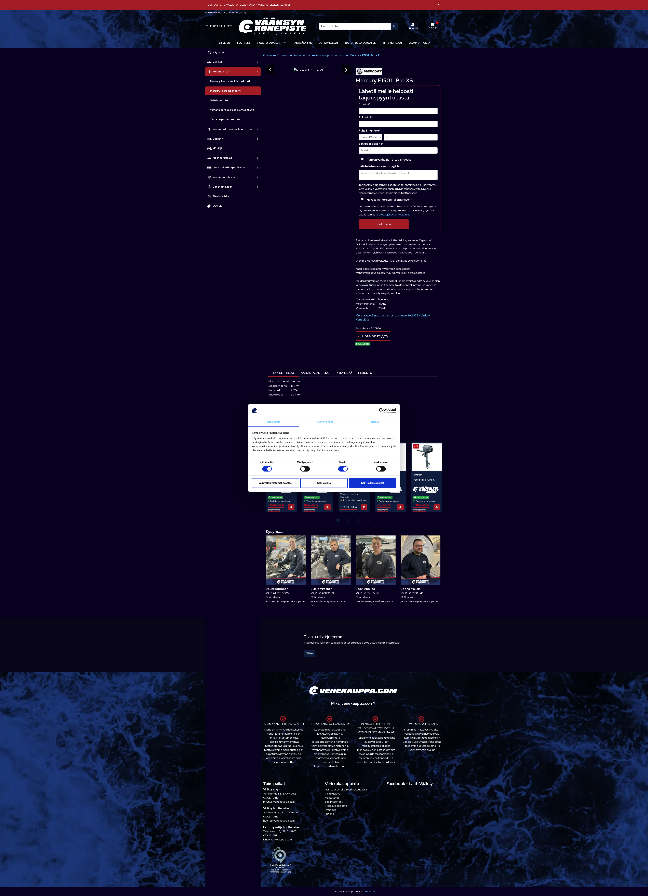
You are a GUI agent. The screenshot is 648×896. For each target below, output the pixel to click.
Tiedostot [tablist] (366, 373)
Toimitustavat (333, 793)
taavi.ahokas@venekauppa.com (375, 601)
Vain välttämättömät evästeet (275, 482)
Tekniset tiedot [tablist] (283, 373)
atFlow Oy (369, 891)
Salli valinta (324, 482)
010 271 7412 (270, 816)
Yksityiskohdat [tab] (324, 421)
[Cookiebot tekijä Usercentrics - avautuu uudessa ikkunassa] (381, 410)
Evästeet (330, 810)
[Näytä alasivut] (285, 43)
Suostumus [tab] (273, 421)
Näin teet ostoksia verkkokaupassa (346, 789)
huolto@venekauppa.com (279, 820)
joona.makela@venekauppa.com (420, 601)
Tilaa (309, 653)
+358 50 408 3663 (322, 593)
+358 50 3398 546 (412, 593)
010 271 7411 (270, 835)
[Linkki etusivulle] (272, 26)
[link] (258, 62)
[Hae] (394, 26)
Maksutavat (332, 797)
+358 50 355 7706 (367, 593)
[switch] (305, 469)
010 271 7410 (271, 797)
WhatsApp (274, 597)
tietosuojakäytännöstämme (394, 214)
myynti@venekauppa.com (279, 801)
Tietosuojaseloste (336, 806)
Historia (329, 814)
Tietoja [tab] (375, 421)
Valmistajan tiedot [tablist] (316, 373)
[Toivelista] (436, 447)
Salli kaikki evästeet (372, 482)
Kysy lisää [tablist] (344, 373)
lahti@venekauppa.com (277, 839)
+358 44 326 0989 (277, 593)
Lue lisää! (285, 4)
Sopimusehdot (334, 801)
